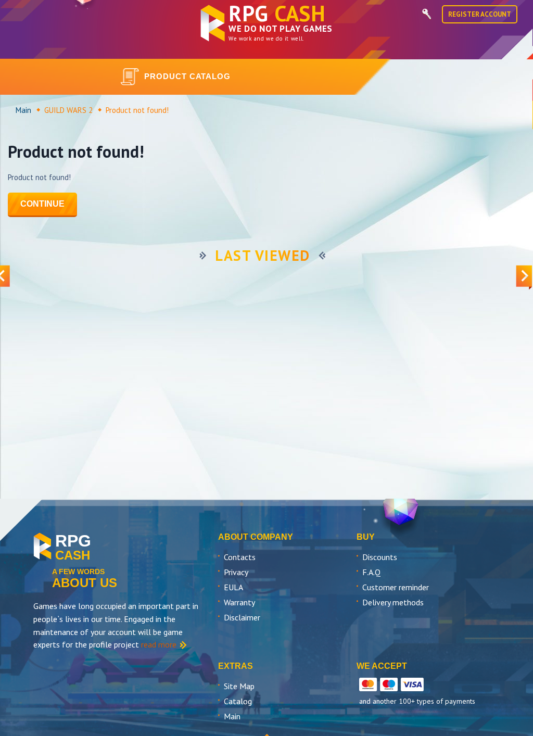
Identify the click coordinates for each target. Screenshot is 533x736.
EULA (233, 587)
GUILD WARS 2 (68, 110)
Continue (42, 203)
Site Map (239, 686)
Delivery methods (393, 602)
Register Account (479, 14)
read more (158, 644)
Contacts (240, 557)
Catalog (238, 701)
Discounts (379, 557)
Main (23, 110)
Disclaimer (242, 617)
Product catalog (187, 76)
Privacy (236, 572)
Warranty (239, 602)
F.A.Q (371, 572)
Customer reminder (395, 587)
